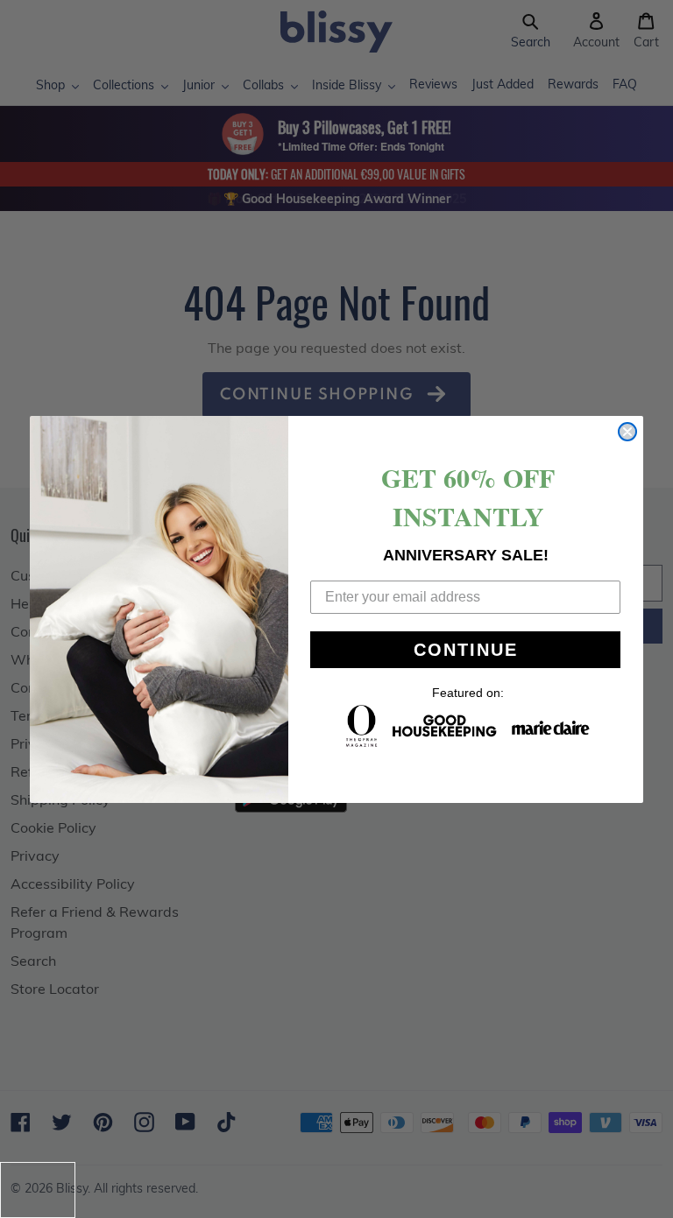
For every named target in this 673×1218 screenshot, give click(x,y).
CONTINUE (466, 649)
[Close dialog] (627, 431)
